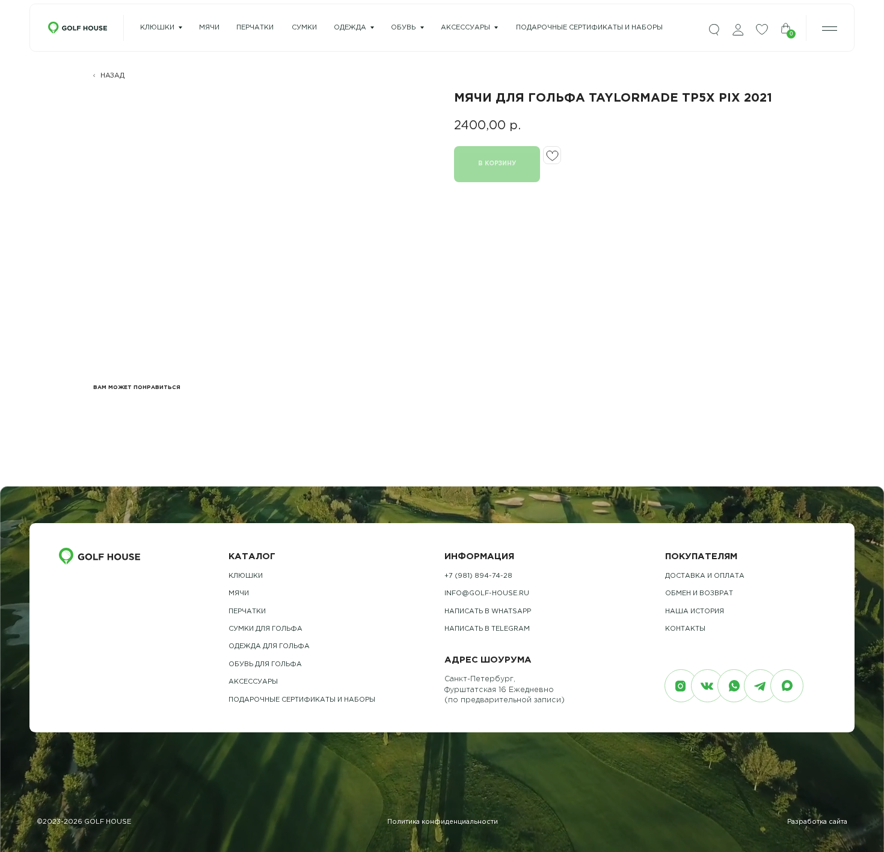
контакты (685, 629)
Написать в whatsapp (487, 611)
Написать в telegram (487, 629)
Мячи (239, 593)
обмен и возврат (699, 593)
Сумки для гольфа (265, 629)
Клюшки (157, 28)
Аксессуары (465, 28)
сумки (304, 28)
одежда (350, 28)
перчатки (255, 28)
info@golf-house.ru (486, 593)
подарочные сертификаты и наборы (589, 28)
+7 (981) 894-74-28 (478, 576)
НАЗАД (112, 76)
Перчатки (247, 611)
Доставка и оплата (704, 576)
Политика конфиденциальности (442, 822)
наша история (694, 611)
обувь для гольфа (265, 664)
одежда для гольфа (269, 646)
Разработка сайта (817, 822)
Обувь (403, 28)
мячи (209, 28)
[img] (713, 30)
